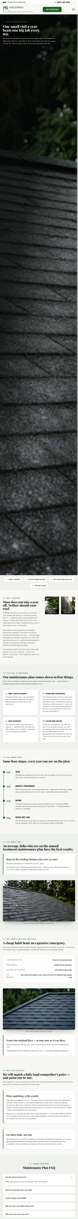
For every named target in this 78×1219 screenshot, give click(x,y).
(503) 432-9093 (63, 2)
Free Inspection (52, 9)
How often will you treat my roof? (15, 1177)
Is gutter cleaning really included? (16, 1198)
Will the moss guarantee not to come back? (18, 1190)
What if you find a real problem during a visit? (19, 1206)
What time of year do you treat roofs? (17, 1214)
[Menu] (73, 9)
